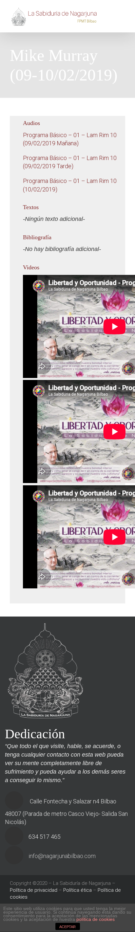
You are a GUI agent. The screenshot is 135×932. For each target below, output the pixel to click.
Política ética (77, 890)
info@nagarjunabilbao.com (62, 855)
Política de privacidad (33, 890)
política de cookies (95, 919)
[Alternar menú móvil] (122, 13)
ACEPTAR (67, 927)
